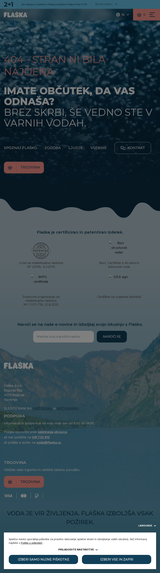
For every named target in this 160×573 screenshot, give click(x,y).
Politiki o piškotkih (31, 542)
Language (145, 525)
